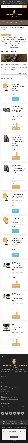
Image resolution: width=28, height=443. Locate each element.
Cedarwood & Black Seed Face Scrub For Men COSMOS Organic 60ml (18, 110)
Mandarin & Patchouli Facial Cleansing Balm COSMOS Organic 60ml (18, 266)
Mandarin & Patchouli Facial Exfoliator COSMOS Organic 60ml (18, 297)
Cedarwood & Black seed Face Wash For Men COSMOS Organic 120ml (18, 139)
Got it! (14, 436)
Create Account (19, 1)
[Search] (24, 6)
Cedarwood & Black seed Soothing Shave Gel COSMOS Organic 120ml (18, 168)
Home (5, 1)
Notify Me (15, 99)
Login (11, 1)
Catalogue (5, 35)
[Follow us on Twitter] (3, 413)
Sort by (3, 78)
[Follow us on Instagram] (10, 413)
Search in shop (22, 73)
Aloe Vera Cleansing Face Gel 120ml (18, 86)
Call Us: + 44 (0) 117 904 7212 (10, 397)
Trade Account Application (10, 3)
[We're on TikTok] (18, 413)
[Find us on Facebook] (6, 413)
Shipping (22, 3)
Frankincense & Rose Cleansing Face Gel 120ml (17, 196)
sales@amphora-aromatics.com (10, 399)
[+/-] (17, 78)
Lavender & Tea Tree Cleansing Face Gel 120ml (17, 240)
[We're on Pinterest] (14, 413)
